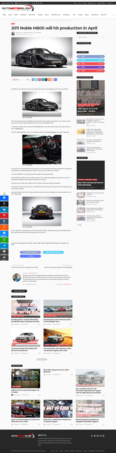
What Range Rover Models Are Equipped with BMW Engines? (87, 421)
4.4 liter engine (22, 243)
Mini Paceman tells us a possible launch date (24, 267)
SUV (86, 416)
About (75, 3)
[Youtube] (91, 70)
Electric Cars (18, 343)
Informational (88, 179)
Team (79, 3)
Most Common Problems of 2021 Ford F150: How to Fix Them (25, 421)
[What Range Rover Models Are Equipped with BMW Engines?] (81, 210)
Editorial (66, 450)
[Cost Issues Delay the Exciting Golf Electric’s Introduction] (25, 338)
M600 (39, 243)
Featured (90, 104)
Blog (10, 15)
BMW (46, 416)
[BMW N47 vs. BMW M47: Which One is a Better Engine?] (58, 409)
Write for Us (79, 450)
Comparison (81, 179)
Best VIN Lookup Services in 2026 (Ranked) (90, 183)
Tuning (80, 15)
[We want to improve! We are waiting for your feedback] (81, 142)
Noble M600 (48, 243)
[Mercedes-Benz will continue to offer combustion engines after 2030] (58, 338)
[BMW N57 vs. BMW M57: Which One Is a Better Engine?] (81, 202)
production (63, 243)
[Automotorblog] (18, 8)
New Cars (32, 15)
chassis (35, 243)
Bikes (47, 15)
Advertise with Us (101, 3)
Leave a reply (18, 291)
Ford (46, 314)
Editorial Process (92, 3)
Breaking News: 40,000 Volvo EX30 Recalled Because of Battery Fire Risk (25, 321)
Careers (84, 3)
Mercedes (47, 344)
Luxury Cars (97, 104)
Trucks (40, 15)
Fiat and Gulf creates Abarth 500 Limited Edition (58, 267)
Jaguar (80, 104)
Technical (66, 15)
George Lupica (19, 32)
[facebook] (91, 56)
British (31, 243)
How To (88, 385)
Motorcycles (55, 15)
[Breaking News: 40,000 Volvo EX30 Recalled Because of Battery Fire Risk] (25, 309)
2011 (16, 243)
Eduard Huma (17, 395)
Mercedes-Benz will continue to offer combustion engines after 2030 (57, 349)
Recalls (14, 316)
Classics (85, 104)
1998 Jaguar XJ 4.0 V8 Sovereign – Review (88, 110)
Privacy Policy (92, 450)
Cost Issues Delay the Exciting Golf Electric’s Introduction (24, 349)
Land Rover (79, 414)
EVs (74, 15)
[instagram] (91, 67)
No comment (38, 32)
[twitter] (91, 60)
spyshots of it (19, 128)
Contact (103, 15)
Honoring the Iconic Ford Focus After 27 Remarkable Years (57, 321)
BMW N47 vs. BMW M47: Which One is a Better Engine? (57, 421)
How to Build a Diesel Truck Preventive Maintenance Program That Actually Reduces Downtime (88, 391)
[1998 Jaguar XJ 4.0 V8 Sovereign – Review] (91, 98)
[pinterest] (91, 63)
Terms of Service (101, 450)
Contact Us (110, 3)
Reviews (23, 15)
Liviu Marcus (16, 324)
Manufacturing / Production (55, 314)
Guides (83, 385)
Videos (54, 316)
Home (4, 15)
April (27, 243)
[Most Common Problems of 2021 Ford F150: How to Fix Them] (25, 409)
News (16, 15)
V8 (67, 243)
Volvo (12, 244)
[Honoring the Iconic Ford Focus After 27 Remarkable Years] (58, 309)
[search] (114, 14)
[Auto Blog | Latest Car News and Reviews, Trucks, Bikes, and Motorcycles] (23, 435)
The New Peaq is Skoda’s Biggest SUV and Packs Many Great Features (94, 149)
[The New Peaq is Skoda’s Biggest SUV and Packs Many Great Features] (81, 149)
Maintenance (94, 385)
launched (52, 132)
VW (13, 343)
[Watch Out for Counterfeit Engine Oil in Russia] (25, 378)
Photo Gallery (48, 316)
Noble (13, 23)
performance (56, 243)
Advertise (95, 15)
